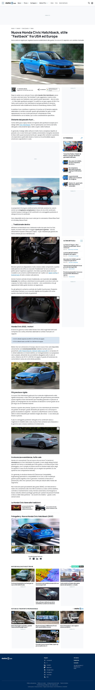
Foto (56, 3)
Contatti (76, 663)
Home (12, 28)
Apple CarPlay (53, 273)
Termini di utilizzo (64, 683)
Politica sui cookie (42, 683)
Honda (18, 28)
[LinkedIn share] (37, 559)
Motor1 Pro (42, 3)
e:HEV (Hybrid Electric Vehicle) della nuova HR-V (34, 351)
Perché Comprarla (73, 262)
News (19, 3)
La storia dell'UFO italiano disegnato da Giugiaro (70, 253)
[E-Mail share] (41, 559)
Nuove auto (72, 268)
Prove (25, 3)
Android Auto (15, 275)
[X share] (34, 559)
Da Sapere (33, 3)
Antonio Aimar (23, 89)
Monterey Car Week (73, 249)
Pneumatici (72, 276)
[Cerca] (89, 3)
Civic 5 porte (25, 28)
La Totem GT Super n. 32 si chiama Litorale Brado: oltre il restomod (71, 246)
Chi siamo (76, 657)
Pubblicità (76, 660)
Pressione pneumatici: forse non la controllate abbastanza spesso (72, 273)
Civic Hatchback (25, 125)
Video (52, 3)
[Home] (10, 3)
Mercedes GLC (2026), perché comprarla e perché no (72, 259)
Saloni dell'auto (63, 3)
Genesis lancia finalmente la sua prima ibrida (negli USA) (72, 266)
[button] (13, 549)
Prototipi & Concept (73, 256)
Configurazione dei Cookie (53, 683)
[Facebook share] (30, 559)
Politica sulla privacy (31, 683)
